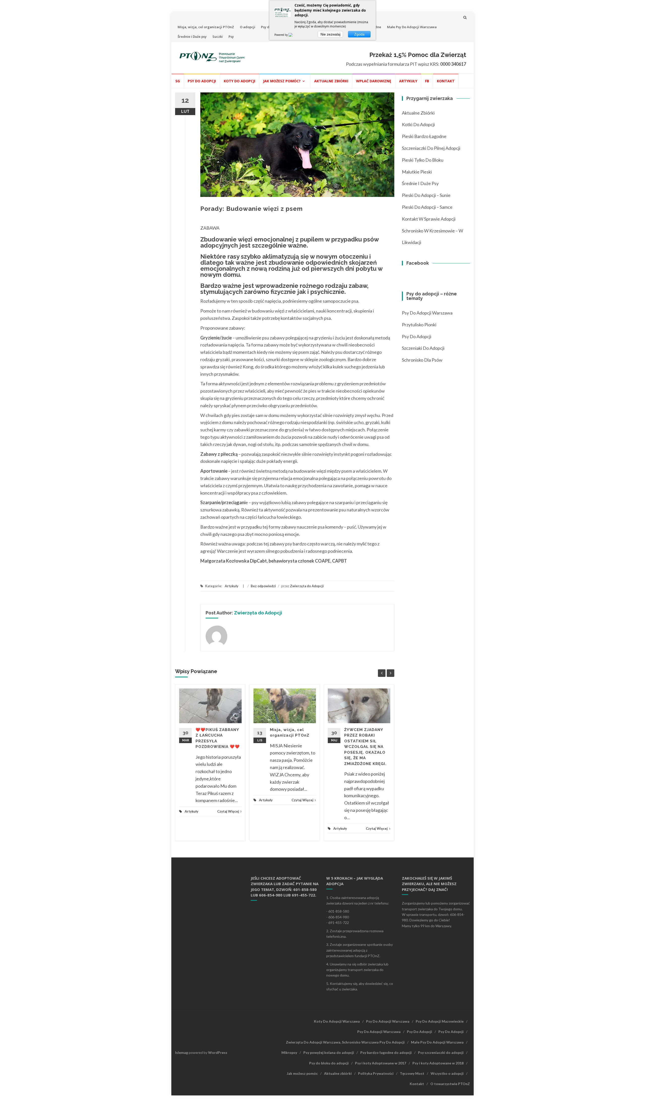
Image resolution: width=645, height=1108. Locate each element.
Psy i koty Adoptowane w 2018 (438, 1063)
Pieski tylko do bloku (422, 160)
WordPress (217, 1052)
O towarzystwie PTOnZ (450, 1084)
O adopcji (247, 27)
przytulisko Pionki (419, 324)
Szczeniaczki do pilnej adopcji (431, 148)
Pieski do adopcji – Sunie (426, 195)
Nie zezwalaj (330, 34)
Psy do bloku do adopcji (329, 1063)
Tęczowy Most (412, 1073)
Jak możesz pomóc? (282, 81)
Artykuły (408, 81)
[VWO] (293, 35)
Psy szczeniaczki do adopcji (441, 1052)
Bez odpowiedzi (263, 586)
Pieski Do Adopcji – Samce (427, 207)
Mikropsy (289, 1052)
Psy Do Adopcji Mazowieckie (440, 1021)
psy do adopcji (416, 336)
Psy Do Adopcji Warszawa (427, 313)
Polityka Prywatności (376, 1073)
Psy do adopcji (202, 81)
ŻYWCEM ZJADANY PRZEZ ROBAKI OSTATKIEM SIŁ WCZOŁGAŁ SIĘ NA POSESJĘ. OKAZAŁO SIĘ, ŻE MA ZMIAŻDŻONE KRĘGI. (365, 747)
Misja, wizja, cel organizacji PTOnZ (206, 27)
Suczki (217, 36)
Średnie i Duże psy (192, 36)
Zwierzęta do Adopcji (307, 586)
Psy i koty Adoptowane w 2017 (380, 1063)
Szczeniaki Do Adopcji (423, 348)
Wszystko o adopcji (447, 1073)
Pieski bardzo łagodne (424, 136)
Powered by (281, 35)
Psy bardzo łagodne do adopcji (386, 1052)
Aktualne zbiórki (331, 81)
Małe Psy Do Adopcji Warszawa (412, 27)
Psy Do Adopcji (419, 1031)
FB (427, 81)
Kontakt (446, 81)
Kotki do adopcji (418, 124)
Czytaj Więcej (228, 811)
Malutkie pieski (417, 172)
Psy (231, 36)
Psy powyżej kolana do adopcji (328, 1052)
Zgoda (359, 34)
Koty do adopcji (239, 81)
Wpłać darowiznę (373, 81)
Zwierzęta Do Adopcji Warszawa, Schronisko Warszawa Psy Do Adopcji (345, 1042)
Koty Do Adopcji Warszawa (337, 1021)
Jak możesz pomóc (302, 1073)
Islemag (181, 1052)
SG (177, 81)
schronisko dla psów (422, 360)
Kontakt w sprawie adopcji (429, 219)
